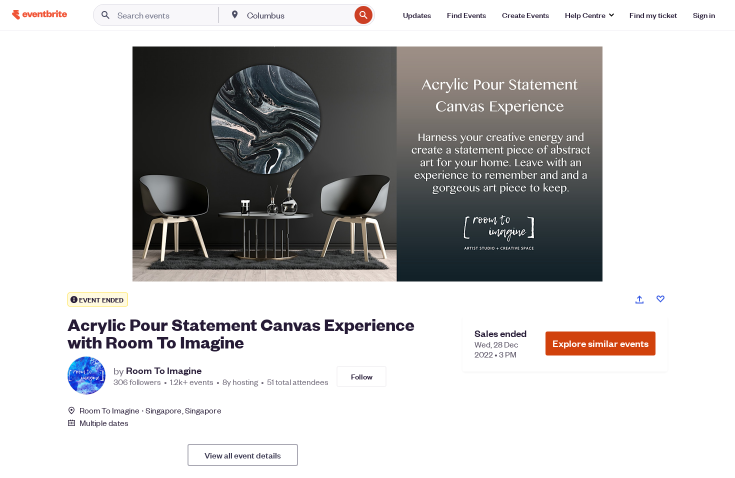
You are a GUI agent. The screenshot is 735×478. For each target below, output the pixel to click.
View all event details (242, 455)
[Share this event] (640, 300)
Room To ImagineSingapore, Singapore (151, 410)
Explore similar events (600, 343)
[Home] (39, 15)
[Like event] (661, 299)
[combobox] (297, 15)
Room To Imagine (164, 370)
